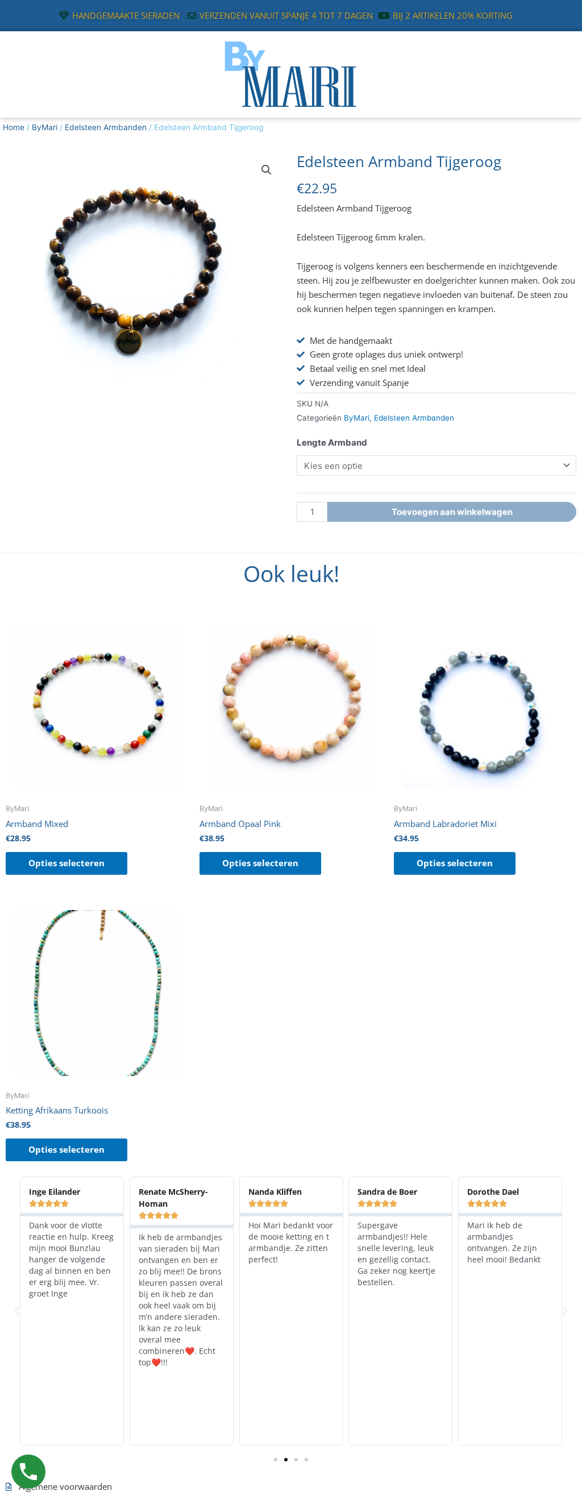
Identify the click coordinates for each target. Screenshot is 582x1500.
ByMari (44, 127)
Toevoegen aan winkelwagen (452, 511)
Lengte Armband (332, 442)
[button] (266, 170)
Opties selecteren (66, 863)
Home (13, 127)
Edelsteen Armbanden (106, 127)
